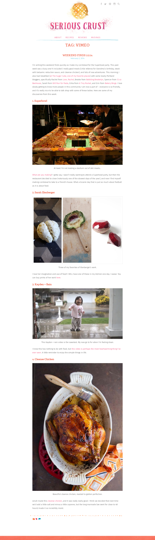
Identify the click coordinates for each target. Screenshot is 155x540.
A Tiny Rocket (85, 83)
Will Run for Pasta (60, 83)
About (58, 37)
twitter (105, 4)
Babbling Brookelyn (94, 79)
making (48, 175)
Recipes (70, 37)
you (42, 175)
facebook (101, 4)
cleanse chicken (55, 501)
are (39, 175)
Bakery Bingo (110, 83)
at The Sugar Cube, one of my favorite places (70, 76)
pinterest (110, 4)
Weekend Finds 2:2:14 (77, 55)
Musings (95, 37)
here (58, 277)
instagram (114, 4)
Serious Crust (79, 17)
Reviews (82, 37)
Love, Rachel (68, 79)
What (34, 175)
